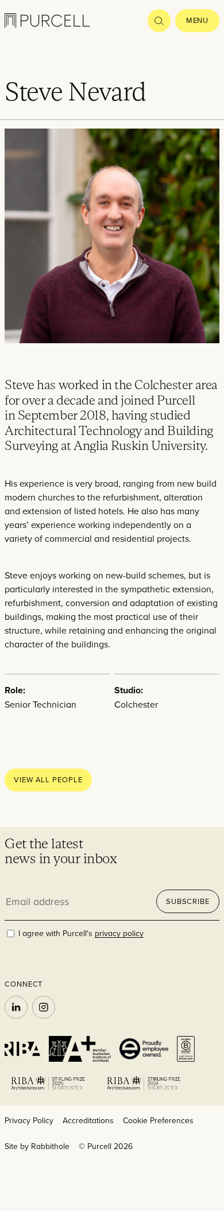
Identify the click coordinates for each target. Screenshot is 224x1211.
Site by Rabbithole (37, 1146)
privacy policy (119, 933)
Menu (197, 20)
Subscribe (188, 901)
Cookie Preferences (158, 1120)
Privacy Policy (29, 1120)
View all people (48, 779)
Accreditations (88, 1120)
